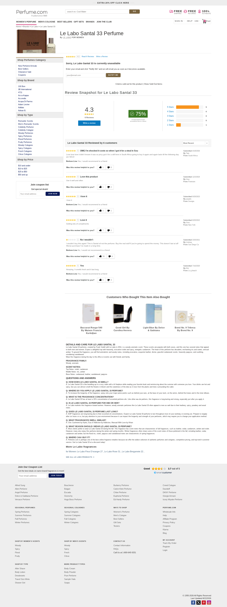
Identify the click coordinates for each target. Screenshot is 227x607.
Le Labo (67, 37)
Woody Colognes (25, 145)
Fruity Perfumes (25, 142)
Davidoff (166, 489)
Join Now (52, 194)
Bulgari (67, 489)
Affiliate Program (170, 519)
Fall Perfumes (21, 519)
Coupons (22, 75)
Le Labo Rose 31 (112, 451)
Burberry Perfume (121, 485)
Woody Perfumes (25, 133)
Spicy (17, 549)
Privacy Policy (169, 522)
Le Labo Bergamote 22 (132, 451)
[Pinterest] (204, 602)
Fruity (17, 556)
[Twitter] (198, 602)
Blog (165, 533)
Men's (46, 22)
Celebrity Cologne (25, 130)
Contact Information (121, 545)
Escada (67, 492)
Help (190, 21)
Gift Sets (79, 22)
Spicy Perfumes (25, 136)
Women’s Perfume (121, 512)
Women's (26, 22)
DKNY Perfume (169, 492)
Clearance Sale (24, 72)
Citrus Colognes (25, 154)
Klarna (165, 529)
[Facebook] (193, 602)
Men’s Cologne (119, 515)
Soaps (67, 582)
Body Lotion (20, 572)
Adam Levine (23, 104)
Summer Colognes (72, 515)
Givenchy (68, 496)
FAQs (115, 549)
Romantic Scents (25, 121)
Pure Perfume (70, 575)
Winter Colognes (71, 522)
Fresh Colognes (25, 151)
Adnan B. (22, 110)
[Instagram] (209, 602)
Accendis (22, 98)
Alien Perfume (21, 489)
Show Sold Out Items (153, 84)
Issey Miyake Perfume (172, 499)
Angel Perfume (21, 492)
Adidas (21, 107)
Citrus (66, 556)
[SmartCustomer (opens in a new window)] (163, 472)
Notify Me (113, 75)
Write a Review (102, 56)
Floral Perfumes (25, 139)
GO (134, 11)
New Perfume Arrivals (27, 66)
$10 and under (24, 165)
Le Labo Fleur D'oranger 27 (90, 451)
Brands (90, 22)
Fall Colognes (70, 519)
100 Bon (21, 86)
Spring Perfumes (22, 512)
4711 (20, 92)
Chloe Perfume (119, 492)
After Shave (20, 568)
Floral (17, 552)
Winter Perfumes (22, 522)
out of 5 (174, 468)
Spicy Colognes (25, 148)
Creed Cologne (169, 485)
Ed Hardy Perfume (121, 499)
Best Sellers (64, 22)
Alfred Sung (20, 485)
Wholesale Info (169, 512)
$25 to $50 (22, 171)
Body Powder (70, 572)
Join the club (104, 22)
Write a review (89, 123)
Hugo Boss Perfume (73, 499)
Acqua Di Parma (25, 101)
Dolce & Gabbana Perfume (26, 496)
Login (165, 550)
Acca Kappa (23, 95)
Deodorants (20, 575)
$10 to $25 (22, 168)
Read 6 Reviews (88, 56)
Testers (116, 526)
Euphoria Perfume (121, 496)
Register (166, 546)
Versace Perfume (22, 499)
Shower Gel (20, 582)
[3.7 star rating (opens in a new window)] (159, 468)
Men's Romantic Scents (28, 124)
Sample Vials (70, 579)
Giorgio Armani (169, 496)
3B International (24, 89)
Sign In (179, 21)
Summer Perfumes (23, 515)
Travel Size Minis (22, 579)
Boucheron (69, 485)
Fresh (66, 552)
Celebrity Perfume (26, 127)
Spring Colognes (71, 512)
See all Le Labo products (79, 457)
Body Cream (69, 568)
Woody (18, 545)
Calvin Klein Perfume (122, 489)
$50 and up (23, 175)
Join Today (56, 475)
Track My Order (169, 543)
